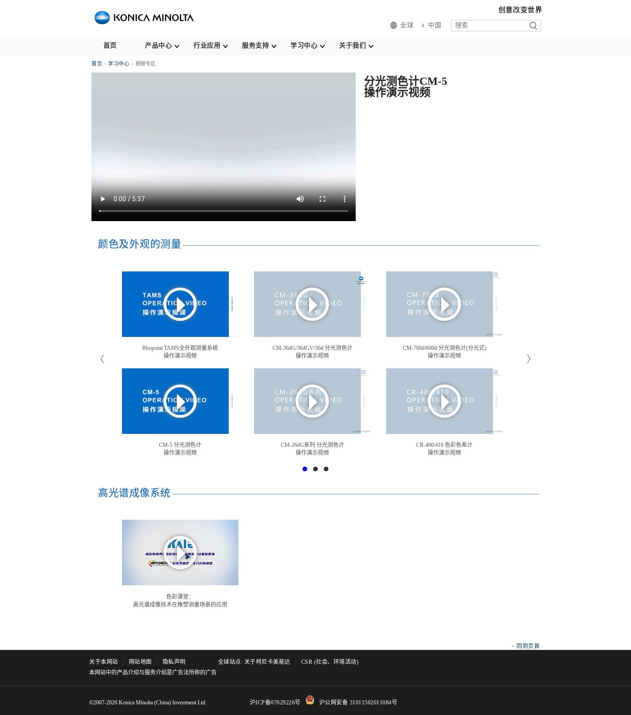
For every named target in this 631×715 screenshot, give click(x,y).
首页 (110, 45)
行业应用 (207, 45)
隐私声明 (174, 662)
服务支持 (255, 45)
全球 (406, 25)
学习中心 (304, 45)
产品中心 (158, 45)
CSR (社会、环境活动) (330, 662)
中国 (434, 25)
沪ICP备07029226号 (275, 702)
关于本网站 (103, 662)
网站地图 (140, 662)
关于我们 (352, 45)
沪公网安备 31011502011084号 (358, 702)
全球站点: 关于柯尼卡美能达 (254, 662)
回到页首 (528, 646)
